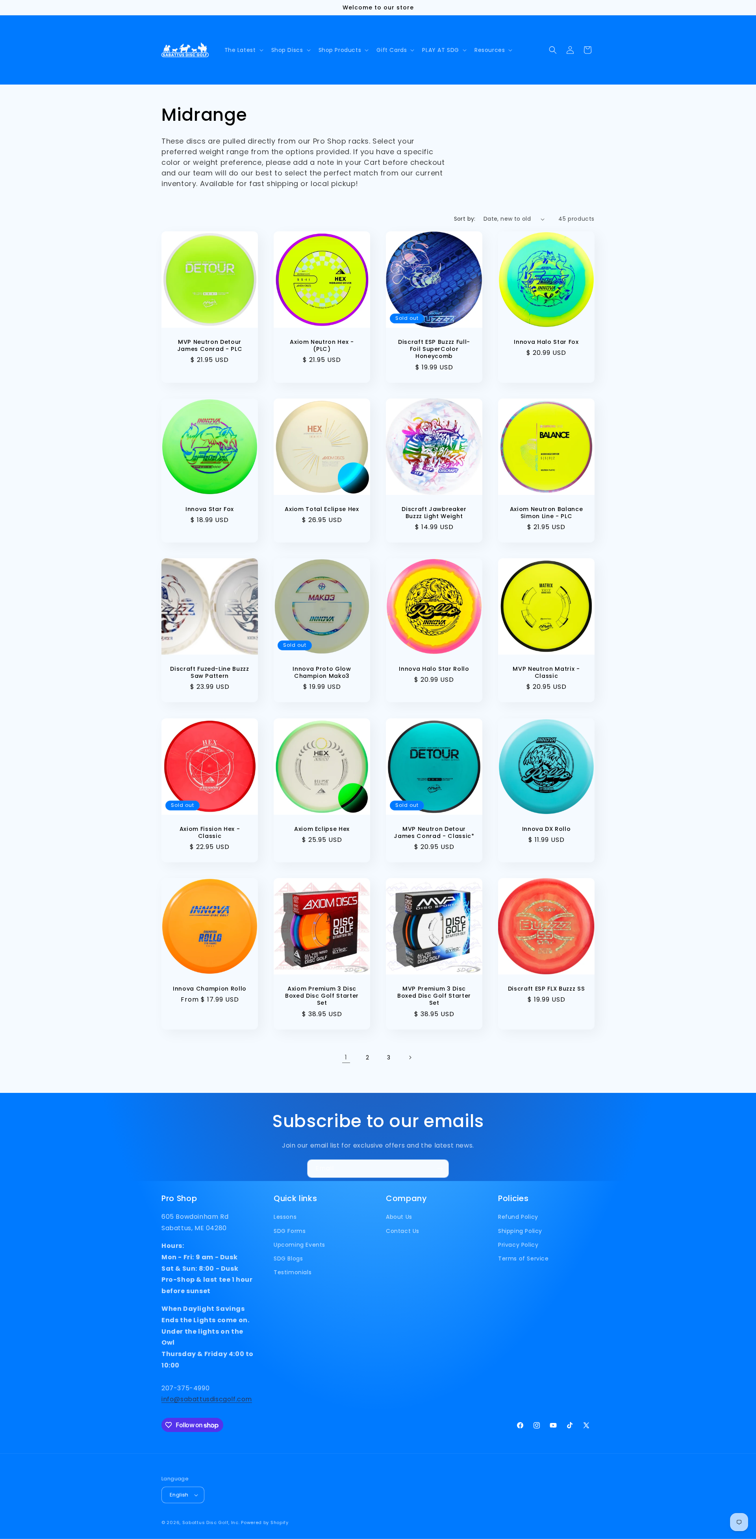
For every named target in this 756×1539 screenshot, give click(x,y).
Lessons (285, 1217)
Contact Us (402, 1231)
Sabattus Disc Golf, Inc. (211, 1522)
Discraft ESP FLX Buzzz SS (546, 988)
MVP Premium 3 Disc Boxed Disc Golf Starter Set (434, 996)
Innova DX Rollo (546, 828)
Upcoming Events (299, 1245)
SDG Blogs (288, 1258)
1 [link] (346, 1057)
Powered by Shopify (265, 1522)
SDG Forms (290, 1231)
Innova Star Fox (209, 509)
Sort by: (465, 219)
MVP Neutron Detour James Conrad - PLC (210, 345)
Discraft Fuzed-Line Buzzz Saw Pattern (209, 672)
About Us (399, 1217)
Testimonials (292, 1272)
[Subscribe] (439, 1168)
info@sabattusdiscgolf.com (206, 1399)
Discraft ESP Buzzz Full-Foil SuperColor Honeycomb (434, 349)
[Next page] (410, 1057)
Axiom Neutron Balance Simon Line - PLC (546, 513)
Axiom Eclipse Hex (322, 828)
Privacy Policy (518, 1245)
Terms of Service (523, 1258)
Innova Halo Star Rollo (434, 668)
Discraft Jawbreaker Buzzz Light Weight (434, 513)
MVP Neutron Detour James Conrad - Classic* (434, 832)
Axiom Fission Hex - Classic (210, 832)
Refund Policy (518, 1217)
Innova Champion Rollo (209, 988)
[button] (243, 50)
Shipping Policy (520, 1231)
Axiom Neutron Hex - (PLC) (322, 345)
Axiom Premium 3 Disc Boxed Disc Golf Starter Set (322, 996)
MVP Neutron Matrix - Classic (546, 672)
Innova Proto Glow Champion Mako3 (322, 672)
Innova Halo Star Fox (546, 341)
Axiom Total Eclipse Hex (322, 509)
